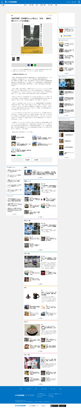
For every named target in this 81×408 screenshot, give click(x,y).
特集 (56, 5)
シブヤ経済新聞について (41, 393)
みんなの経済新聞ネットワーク (20, 406)
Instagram (73, 2)
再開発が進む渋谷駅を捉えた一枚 (20, 74)
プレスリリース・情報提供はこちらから (55, 393)
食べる (25, 5)
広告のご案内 (39, 396)
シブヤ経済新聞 (11, 2)
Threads (75, 2)
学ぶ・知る (50, 5)
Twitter (70, 2)
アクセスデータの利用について (42, 395)
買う (37, 5)
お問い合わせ (51, 395)
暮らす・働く (43, 5)
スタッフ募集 (51, 396)
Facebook (68, 2)
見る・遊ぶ (31, 5)
